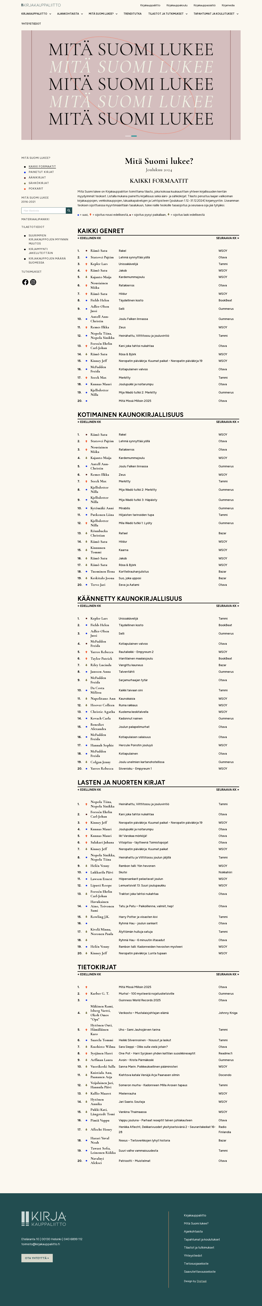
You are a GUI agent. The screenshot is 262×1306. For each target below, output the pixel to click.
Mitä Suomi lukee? (35, 158)
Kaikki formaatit (42, 166)
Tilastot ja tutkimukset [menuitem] (166, 13)
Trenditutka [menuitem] (133, 13)
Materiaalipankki (35, 219)
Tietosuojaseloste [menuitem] (196, 1263)
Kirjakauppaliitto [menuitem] (150, 5)
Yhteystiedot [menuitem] (31, 23)
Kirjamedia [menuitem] (228, 5)
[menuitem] (50, 14)
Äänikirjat (37, 177)
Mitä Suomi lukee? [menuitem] (101, 13)
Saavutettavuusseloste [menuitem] (200, 1271)
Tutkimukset (31, 271)
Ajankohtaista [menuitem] (68, 13)
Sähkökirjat (39, 183)
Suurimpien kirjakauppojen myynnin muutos (48, 239)
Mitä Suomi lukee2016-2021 (35, 199)
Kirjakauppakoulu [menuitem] (176, 5)
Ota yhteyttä (36, 1258)
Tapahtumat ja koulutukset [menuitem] (214, 13)
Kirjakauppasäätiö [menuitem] (205, 5)
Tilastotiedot (33, 227)
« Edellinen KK (89, 238)
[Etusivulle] (41, 5)
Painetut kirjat (41, 172)
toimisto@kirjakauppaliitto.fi (40, 1244)
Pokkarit (36, 188)
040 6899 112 (73, 1239)
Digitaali (202, 1281)
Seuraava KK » (227, 238)
